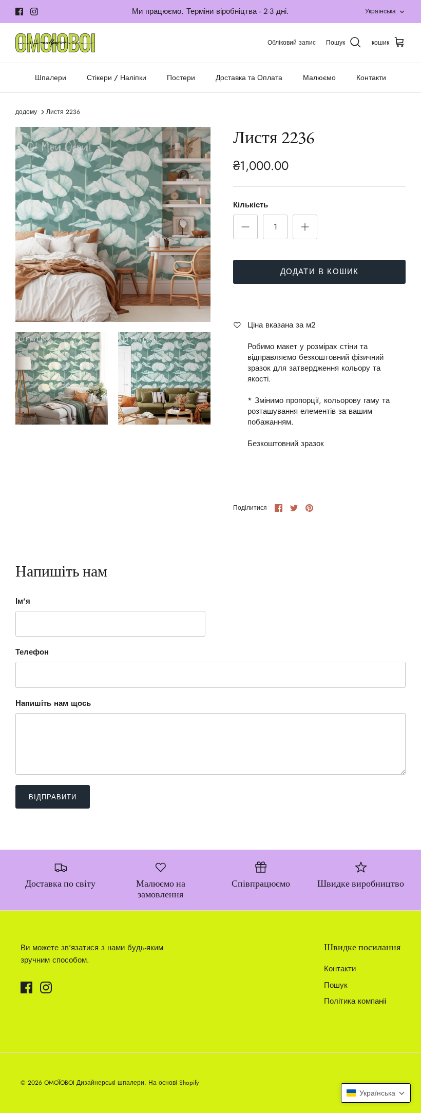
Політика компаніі (355, 1001)
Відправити (52, 797)
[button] (375, 1093)
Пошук (336, 985)
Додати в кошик (319, 271)
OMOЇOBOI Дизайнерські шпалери (94, 1082)
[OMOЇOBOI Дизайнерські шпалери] (55, 42)
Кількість (250, 205)
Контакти (371, 77)
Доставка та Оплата (249, 77)
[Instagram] (34, 11)
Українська (380, 11)
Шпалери (50, 77)
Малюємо (319, 77)
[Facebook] (19, 11)
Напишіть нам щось (53, 703)
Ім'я (22, 601)
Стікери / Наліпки (116, 77)
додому (26, 112)
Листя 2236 (63, 112)
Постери (181, 77)
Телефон (32, 652)
